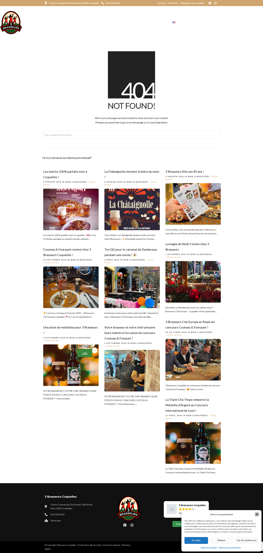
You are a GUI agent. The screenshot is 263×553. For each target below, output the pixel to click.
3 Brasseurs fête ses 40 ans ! (184, 171)
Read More (174, 257)
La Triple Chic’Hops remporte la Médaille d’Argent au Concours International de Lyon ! (187, 405)
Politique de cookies (209, 547)
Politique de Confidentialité (230, 547)
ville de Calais (95, 545)
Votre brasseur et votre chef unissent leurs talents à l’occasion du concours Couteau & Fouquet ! (129, 332)
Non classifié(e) (76, 182)
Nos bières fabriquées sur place (106, 22)
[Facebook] (210, 3)
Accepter (196, 540)
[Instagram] (215, 3)
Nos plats (73, 22)
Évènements (142, 22)
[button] (256, 514)
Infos (160, 22)
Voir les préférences (246, 540)
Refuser (221, 540)
